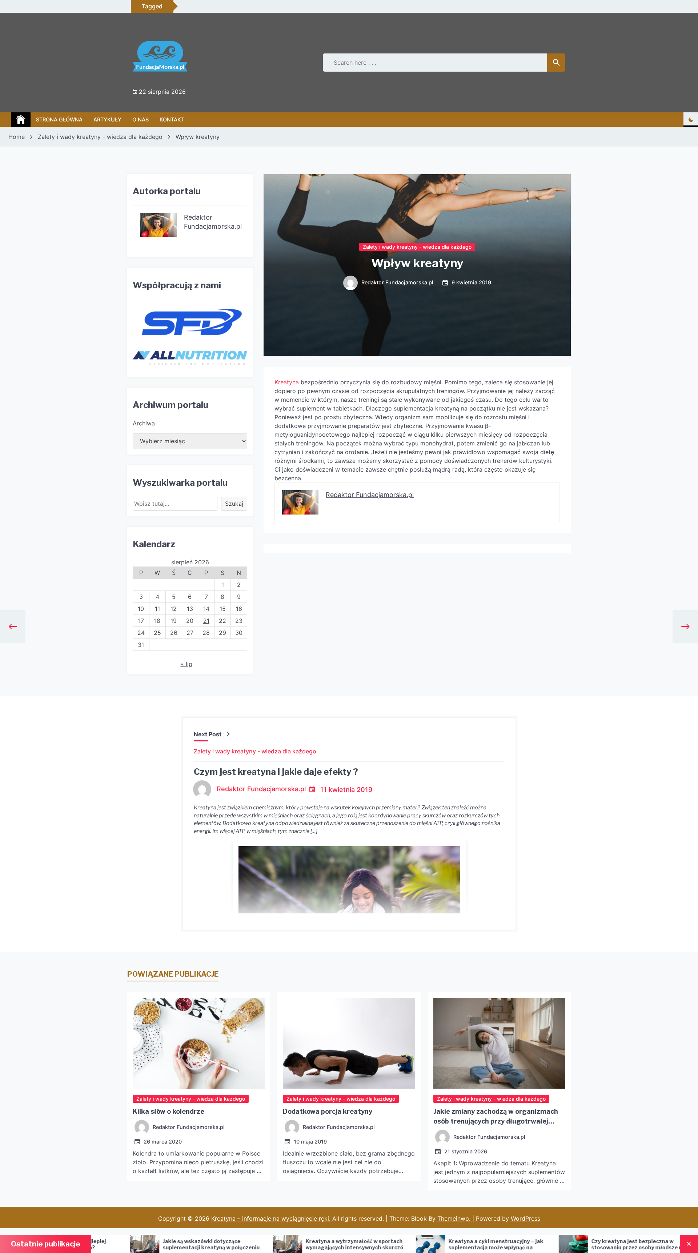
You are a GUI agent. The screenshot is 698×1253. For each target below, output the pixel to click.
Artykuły (107, 119)
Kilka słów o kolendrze (168, 1111)
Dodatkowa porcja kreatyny (327, 1111)
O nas (140, 119)
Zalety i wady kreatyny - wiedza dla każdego (417, 247)
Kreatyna (286, 382)
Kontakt (172, 119)
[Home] (21, 119)
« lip (186, 664)
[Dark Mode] (690, 119)
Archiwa (144, 423)
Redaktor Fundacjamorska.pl (397, 282)
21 (206, 620)
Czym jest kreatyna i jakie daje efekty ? (276, 771)
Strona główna (59, 119)
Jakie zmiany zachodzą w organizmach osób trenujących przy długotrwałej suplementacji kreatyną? (495, 1121)
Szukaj (234, 503)
